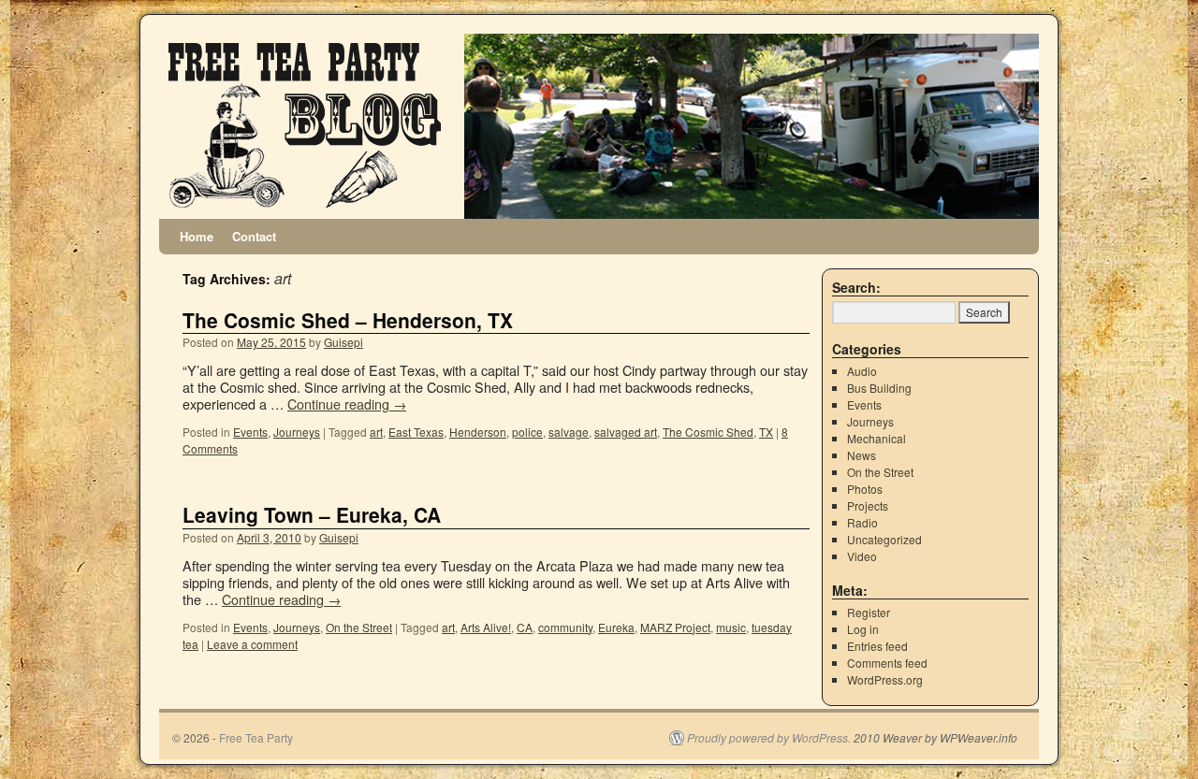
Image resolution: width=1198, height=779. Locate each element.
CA (525, 627)
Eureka (616, 627)
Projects (867, 505)
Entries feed (877, 646)
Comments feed (887, 663)
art (376, 432)
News (861, 455)
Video (862, 556)
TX (766, 432)
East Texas (416, 432)
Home (196, 236)
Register (868, 612)
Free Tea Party (256, 737)
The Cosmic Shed (708, 432)
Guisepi (343, 342)
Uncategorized (884, 539)
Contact (254, 236)
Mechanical (876, 438)
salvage (568, 432)
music (731, 627)
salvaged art (625, 432)
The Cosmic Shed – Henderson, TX (348, 320)
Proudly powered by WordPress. (769, 737)
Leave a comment (252, 644)
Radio (862, 522)
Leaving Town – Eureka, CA (312, 514)
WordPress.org (885, 679)
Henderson (477, 432)
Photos (865, 489)
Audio (862, 371)
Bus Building (879, 388)
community (565, 627)
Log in (863, 629)
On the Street (359, 627)
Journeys (296, 432)
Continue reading (346, 403)
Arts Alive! (485, 627)
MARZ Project (675, 627)
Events (250, 432)
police (527, 432)
